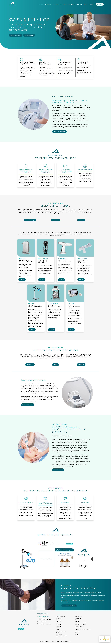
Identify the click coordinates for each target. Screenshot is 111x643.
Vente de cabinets (79, 626)
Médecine (72, 4)
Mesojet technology (60, 616)
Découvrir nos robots (58, 469)
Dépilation (81, 220)
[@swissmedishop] (39, 543)
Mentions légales (55, 641)
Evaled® (58, 623)
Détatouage (59, 634)
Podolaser (77, 621)
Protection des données (65, 641)
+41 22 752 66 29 (43, 621)
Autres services (82, 4)
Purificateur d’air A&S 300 (81, 623)
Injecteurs (58, 621)
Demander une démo (29, 35)
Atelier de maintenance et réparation (83, 629)
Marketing (77, 631)
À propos (48, 4)
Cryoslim (58, 629)
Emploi (76, 634)
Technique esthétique (60, 4)
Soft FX (58, 627)
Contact (91, 4)
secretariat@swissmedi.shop (45, 624)
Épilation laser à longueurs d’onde (82, 615)
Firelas (76, 619)
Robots (77, 632)
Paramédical (81, 364)
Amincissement (55, 220)
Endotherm (58, 624)
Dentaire (55, 364)
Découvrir (22, 279)
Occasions (77, 627)
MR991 (57, 632)
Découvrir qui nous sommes (59, 131)
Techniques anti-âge (29, 220)
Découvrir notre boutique (15, 35)
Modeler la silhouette (61, 631)
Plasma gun (58, 619)
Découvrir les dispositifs (27, 404)
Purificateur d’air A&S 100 (80, 624)
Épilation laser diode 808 (61, 636)
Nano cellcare (78, 616)
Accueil (41, 4)
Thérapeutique (30, 364)
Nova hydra (58, 618)
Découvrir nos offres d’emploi (69, 605)
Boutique (99, 4)
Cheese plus (78, 618)
